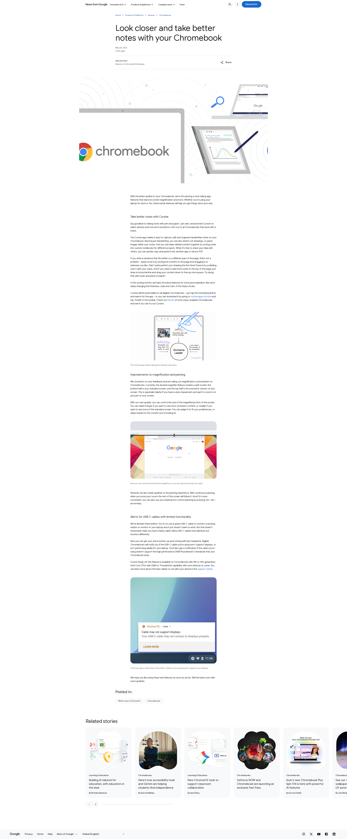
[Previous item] (89, 804)
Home (118, 15)
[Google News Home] (96, 4)
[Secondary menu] (237, 4)
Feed (182, 4)
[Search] (230, 4)
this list (170, 300)
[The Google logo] (15, 834)
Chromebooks (153, 701)
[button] (251, 4)
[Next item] (95, 804)
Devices (151, 15)
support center (204, 569)
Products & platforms (141, 4)
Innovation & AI (116, 4)
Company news (165, 4)
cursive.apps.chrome (201, 296)
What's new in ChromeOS (129, 701)
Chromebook (165, 15)
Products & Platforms (134, 15)
